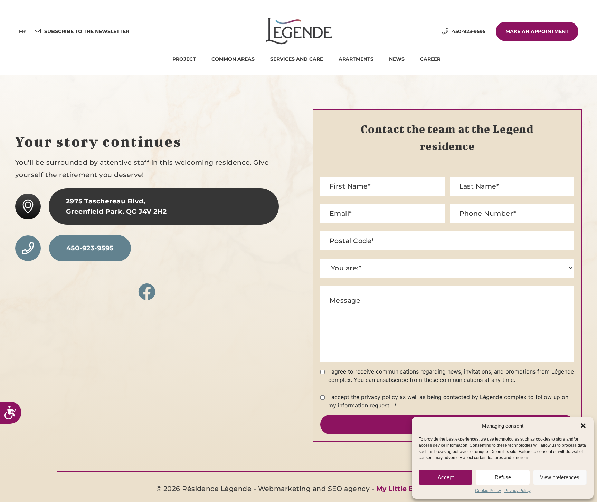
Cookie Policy (488, 491)
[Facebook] (147, 292)
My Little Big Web (407, 489)
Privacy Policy (517, 491)
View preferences (559, 477)
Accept (446, 477)
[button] (583, 425)
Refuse (503, 477)
